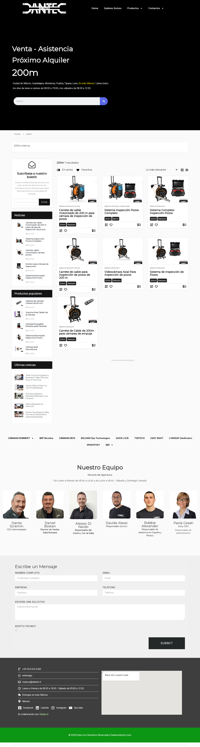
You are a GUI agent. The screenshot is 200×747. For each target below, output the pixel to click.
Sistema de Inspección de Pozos (167, 273)
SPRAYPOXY (93, 445)
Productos (133, 8)
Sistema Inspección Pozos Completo (35, 240)
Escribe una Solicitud (30, 602)
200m (29, 134)
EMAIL (106, 573)
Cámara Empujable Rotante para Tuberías (36, 325)
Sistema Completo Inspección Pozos (162, 212)
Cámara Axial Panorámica (32, 348)
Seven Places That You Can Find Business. (36, 386)
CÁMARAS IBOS (67, 438)
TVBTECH (139, 438)
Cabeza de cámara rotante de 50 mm (35, 302)
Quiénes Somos (113, 8)
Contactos (154, 8)
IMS (108, 445)
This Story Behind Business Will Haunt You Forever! (37, 396)
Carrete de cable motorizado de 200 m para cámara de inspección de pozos (76, 215)
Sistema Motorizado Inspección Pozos (35, 277)
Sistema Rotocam (157, 206)
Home (95, 8)
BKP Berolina (46, 438)
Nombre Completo (27, 573)
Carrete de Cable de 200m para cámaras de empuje (76, 332)
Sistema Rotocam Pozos (69, 206)
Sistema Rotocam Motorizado (117, 206)
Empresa (21, 587)
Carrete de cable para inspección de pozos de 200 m (74, 274)
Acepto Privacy (25, 626)
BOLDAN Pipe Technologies (95, 438)
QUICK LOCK (122, 438)
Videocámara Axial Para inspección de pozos (120, 273)
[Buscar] (104, 101)
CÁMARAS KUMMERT (19, 438)
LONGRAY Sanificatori (180, 438)
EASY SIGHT (157, 438)
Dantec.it (44, 714)
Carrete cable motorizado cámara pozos (35, 252)
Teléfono (109, 587)
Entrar (44, 202)
